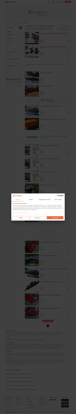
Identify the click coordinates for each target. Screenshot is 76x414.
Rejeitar (21, 217)
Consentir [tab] (18, 199)
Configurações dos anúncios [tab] (45, 199)
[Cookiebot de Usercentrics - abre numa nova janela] (58, 196)
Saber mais (37, 217)
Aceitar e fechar (55, 217)
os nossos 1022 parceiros (21, 205)
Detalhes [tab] (31, 199)
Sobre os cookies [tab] (58, 199)
